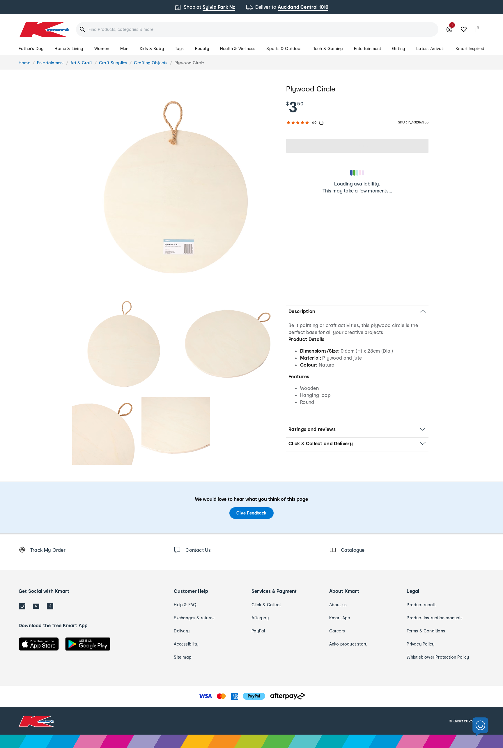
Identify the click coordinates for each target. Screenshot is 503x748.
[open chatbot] (480, 726)
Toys (179, 48)
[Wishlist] (463, 29)
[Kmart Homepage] (44, 29)
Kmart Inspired (470, 48)
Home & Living (68, 48)
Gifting (398, 48)
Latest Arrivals (430, 48)
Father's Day (31, 48)
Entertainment (367, 48)
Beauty (202, 48)
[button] (478, 29)
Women (101, 48)
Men (124, 48)
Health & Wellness (237, 48)
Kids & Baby (152, 48)
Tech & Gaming (328, 48)
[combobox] (257, 29)
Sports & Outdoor (284, 48)
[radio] (175, 187)
